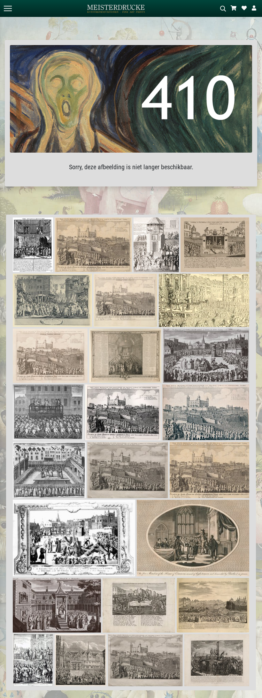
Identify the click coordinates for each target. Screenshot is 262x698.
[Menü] (7, 8)
